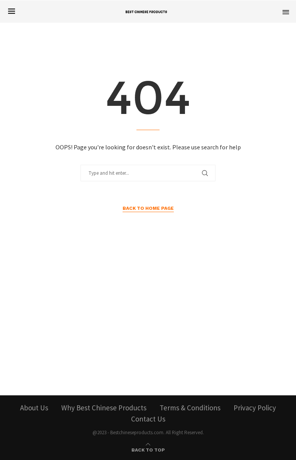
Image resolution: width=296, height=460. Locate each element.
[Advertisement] (148, 322)
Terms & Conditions (190, 407)
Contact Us (148, 418)
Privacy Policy (255, 407)
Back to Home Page (148, 208)
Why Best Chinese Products (103, 407)
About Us (34, 407)
